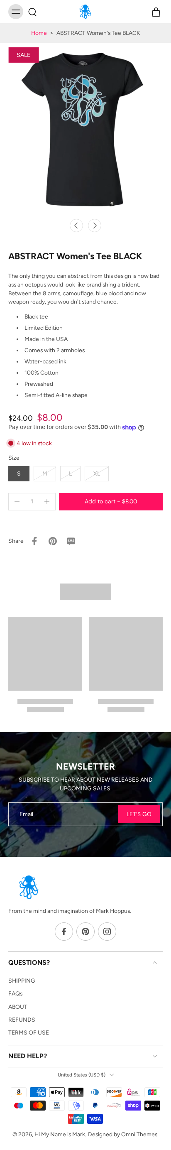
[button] (111, 501)
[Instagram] (107, 932)
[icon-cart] (153, 11)
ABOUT (17, 1006)
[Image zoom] (85, 128)
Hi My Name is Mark (59, 1134)
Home (39, 32)
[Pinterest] (85, 932)
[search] (32, 11)
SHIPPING (21, 980)
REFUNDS (21, 1019)
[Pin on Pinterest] (53, 541)
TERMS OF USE (28, 1032)
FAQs (15, 994)
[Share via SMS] (71, 541)
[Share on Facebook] (34, 541)
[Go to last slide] (76, 225)
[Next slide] (94, 225)
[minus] (17, 501)
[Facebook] (64, 932)
